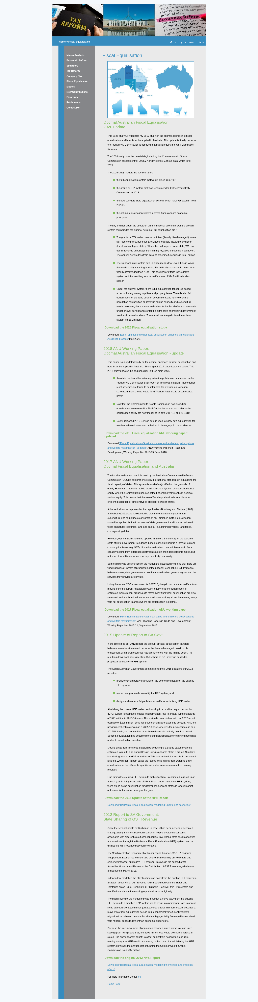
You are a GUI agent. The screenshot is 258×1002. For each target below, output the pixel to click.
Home (62, 41)
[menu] (73, 81)
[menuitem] (73, 55)
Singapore (72, 65)
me (139, 976)
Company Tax (74, 76)
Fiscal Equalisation (77, 81)
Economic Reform (77, 60)
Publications (74, 102)
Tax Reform (73, 71)
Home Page (114, 984)
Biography (72, 97)
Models (71, 86)
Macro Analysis (75, 55)
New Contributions (77, 92)
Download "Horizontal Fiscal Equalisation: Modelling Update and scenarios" (148, 805)
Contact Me (73, 107)
